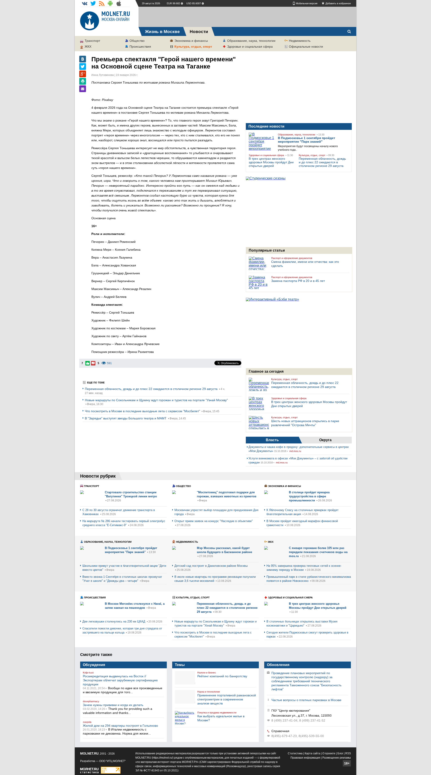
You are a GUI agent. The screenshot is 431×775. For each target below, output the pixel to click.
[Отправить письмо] (82, 88)
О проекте (328, 753)
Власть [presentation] (272, 440)
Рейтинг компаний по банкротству (222, 676)
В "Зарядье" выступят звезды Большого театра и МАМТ (126, 418)
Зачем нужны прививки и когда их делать (113, 705)
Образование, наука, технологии (251, 40)
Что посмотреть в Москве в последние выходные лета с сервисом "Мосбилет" (143, 411)
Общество (137, 40)
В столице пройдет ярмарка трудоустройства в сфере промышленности (309, 496)
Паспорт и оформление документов (291, 258)
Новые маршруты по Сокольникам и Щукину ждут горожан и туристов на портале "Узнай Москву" (156, 400)
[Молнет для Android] (110, 3)
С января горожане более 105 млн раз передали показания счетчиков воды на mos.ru (318, 552)
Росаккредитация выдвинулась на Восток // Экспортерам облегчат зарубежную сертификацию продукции (120, 680)
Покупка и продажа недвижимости (216, 712)
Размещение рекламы (336, 757)
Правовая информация (305, 757)
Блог (340, 753)
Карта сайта (312, 753)
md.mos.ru (295, 451)
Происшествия (140, 46)
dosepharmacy (91, 701)
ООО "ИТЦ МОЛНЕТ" (112, 761)
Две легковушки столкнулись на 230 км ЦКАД (114, 621)
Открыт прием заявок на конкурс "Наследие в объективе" (213, 521)
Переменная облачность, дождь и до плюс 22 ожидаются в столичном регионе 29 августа (151, 389)
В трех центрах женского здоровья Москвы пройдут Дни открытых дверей (271, 162)
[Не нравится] (93, 363)
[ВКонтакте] (82, 59)
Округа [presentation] (325, 440)
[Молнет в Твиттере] (93, 3)
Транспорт (92, 40)
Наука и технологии (208, 691)
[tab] (272, 440)
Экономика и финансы (191, 40)
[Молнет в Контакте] (84, 3)
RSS (348, 753)
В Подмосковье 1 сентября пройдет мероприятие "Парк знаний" (306, 139)
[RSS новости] (101, 3)
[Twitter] (82, 66)
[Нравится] (87, 363)
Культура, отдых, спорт (193, 46)
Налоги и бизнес (206, 672)
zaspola (87, 722)
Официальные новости (306, 46)
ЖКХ (88, 46)
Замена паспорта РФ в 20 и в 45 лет (298, 281)
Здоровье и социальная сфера (250, 46)
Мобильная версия (306, 3)
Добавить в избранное (338, 3)
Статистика (295, 753)
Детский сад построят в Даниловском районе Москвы (211, 565)
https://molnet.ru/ (163, 757)
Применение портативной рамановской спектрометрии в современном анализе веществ (226, 699)
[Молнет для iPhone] (118, 3)
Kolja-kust (88, 672)
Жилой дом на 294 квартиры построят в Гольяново (120, 725)
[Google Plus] (82, 74)
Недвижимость (299, 40)
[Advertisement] (247, 17)
